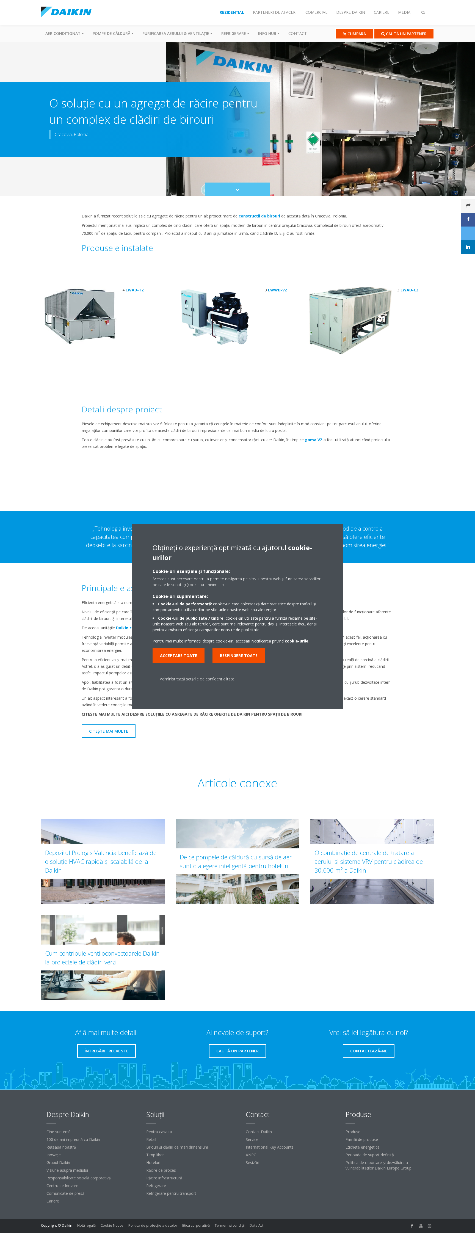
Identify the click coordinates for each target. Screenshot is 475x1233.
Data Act (256, 1225)
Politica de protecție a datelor (152, 1225)
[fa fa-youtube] (420, 1225)
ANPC (251, 1154)
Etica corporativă (196, 1225)
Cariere (52, 1201)
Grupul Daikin (58, 1162)
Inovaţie (53, 1154)
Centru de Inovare (62, 1185)
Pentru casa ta (159, 1131)
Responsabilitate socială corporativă (78, 1177)
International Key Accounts (270, 1147)
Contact (297, 33)
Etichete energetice (363, 1147)
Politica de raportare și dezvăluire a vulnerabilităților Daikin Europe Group (379, 1165)
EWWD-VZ (277, 290)
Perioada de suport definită (370, 1154)
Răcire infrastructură (164, 1177)
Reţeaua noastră (61, 1147)
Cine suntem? (58, 1131)
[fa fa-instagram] (429, 1225)
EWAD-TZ (135, 290)
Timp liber (155, 1154)
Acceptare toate (178, 655)
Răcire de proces (161, 1170)
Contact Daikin (259, 1131)
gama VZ (313, 439)
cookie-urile (296, 641)
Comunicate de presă (65, 1193)
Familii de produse (362, 1139)
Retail (151, 1139)
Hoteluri (153, 1162)
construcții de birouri (259, 216)
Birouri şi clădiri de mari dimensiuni (177, 1147)
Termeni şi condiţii (230, 1225)
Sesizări (252, 1162)
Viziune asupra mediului (67, 1170)
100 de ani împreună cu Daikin (73, 1139)
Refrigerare (156, 1185)
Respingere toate (239, 655)
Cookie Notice (112, 1225)
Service (252, 1139)
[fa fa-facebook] (412, 1225)
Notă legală (86, 1225)
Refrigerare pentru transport (171, 1193)
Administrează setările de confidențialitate (197, 679)
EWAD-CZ (410, 290)
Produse (353, 1131)
